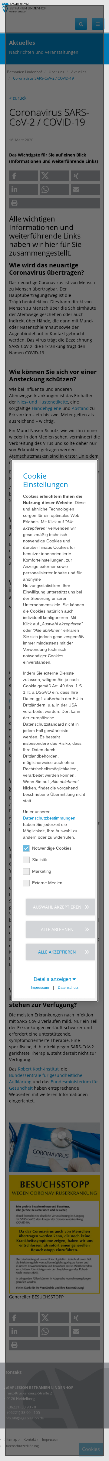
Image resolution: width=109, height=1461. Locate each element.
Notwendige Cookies (51, 848)
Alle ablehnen (57, 929)
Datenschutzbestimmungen (49, 818)
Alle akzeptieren (57, 952)
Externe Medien (47, 882)
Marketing (41, 871)
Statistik (39, 859)
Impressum (40, 987)
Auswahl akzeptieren (57, 907)
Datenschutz (68, 987)
